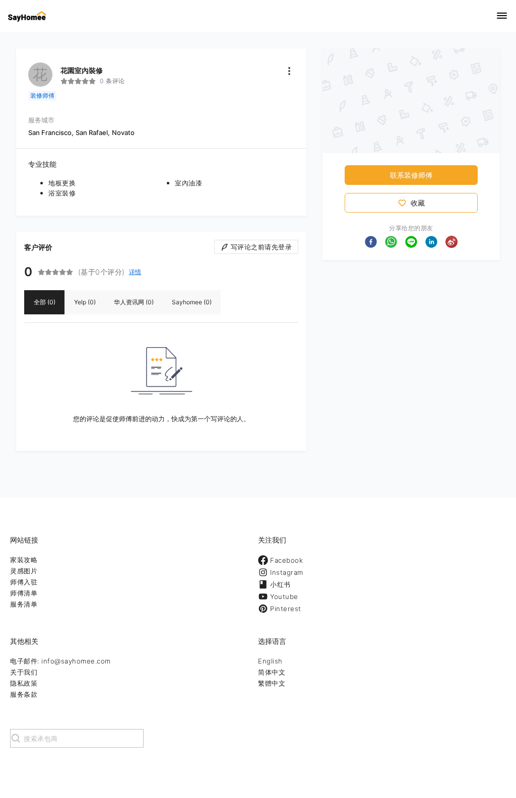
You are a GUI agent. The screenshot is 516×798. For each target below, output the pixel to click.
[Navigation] (502, 16)
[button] (371, 242)
